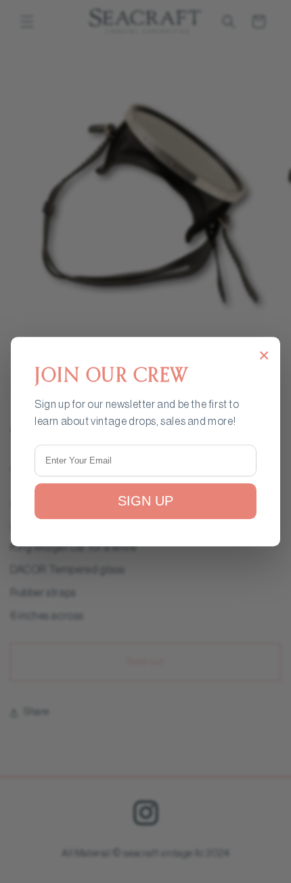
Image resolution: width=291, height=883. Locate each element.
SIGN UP (145, 500)
